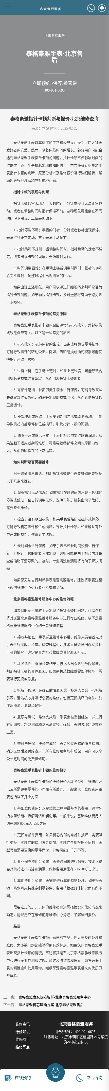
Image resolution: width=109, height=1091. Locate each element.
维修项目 (22, 1039)
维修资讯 (22, 1024)
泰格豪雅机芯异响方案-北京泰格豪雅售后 (51, 1005)
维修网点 (22, 1047)
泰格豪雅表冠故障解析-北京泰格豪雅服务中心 (55, 997)
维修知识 (22, 1032)
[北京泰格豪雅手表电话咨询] (92, 8)
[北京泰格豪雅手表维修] (54, 37)
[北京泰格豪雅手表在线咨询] (103, 8)
